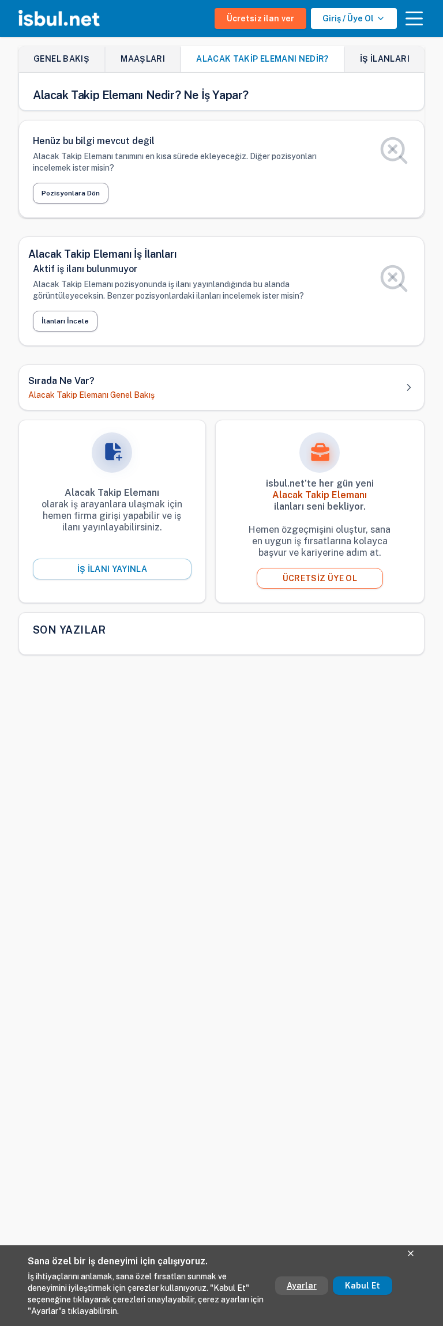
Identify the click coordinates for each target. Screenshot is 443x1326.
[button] (414, 18)
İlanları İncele (65, 321)
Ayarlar (302, 1285)
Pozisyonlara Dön (71, 193)
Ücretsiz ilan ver (260, 18)
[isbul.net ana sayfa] (59, 18)
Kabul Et (362, 1285)
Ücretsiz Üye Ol (320, 578)
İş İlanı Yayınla (112, 569)
